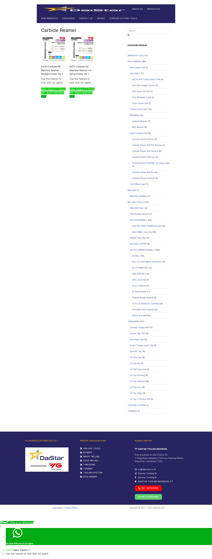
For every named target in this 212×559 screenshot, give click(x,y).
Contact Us (86, 18)
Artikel (101, 18)
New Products (49, 18)
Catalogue (68, 18)
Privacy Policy (71, 508)
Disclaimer (57, 508)
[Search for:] (149, 30)
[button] (148, 488)
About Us (137, 9)
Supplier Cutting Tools (123, 18)
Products (152, 9)
